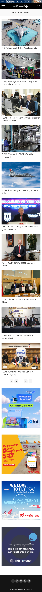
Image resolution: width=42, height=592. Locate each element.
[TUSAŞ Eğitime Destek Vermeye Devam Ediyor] (21, 283)
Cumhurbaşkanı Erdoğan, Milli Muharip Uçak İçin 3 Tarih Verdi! (20, 228)
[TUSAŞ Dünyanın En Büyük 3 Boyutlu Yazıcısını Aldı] (21, 138)
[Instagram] (21, 581)
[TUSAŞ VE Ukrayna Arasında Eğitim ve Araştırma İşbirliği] (21, 356)
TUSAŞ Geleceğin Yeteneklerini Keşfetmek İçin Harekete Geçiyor (20, 83)
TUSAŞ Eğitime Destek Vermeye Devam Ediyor (19, 301)
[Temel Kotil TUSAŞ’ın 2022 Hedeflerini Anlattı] (21, 247)
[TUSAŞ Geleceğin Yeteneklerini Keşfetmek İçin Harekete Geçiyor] (21, 66)
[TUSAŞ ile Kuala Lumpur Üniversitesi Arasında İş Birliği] (21, 320)
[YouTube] (29, 581)
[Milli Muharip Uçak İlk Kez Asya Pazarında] (21, 32)
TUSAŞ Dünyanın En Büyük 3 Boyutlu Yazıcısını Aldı (17, 156)
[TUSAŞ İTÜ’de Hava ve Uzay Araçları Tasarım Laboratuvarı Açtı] (21, 102)
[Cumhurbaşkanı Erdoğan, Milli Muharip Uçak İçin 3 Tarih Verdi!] (21, 211)
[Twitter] (17, 581)
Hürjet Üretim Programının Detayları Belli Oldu (20, 192)
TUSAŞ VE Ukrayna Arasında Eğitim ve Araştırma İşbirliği (18, 373)
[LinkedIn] (25, 581)
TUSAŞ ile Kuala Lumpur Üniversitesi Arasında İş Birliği (17, 337)
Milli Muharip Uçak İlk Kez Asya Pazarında (19, 48)
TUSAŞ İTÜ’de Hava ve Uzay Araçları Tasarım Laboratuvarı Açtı (21, 119)
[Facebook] (13, 581)
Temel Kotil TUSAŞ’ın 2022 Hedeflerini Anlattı (18, 264)
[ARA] (38, 6)
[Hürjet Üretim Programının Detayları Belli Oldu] (21, 175)
